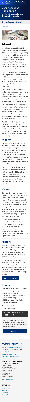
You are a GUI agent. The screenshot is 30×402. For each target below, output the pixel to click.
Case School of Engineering (10, 9)
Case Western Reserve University (14, 347)
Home (3, 26)
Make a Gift (15, 331)
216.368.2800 (9, 379)
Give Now (4, 390)
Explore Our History (10, 278)
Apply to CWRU (6, 388)
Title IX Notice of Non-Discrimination (11, 356)
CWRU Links (6, 385)
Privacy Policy (12, 354)
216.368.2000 (5, 352)
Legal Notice (5, 354)
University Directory (7, 395)
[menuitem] (15, 388)
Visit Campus (5, 392)
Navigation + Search (11, 22)
